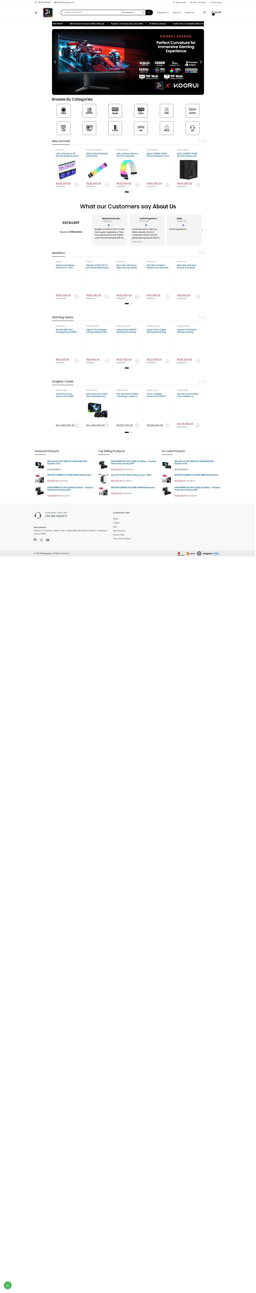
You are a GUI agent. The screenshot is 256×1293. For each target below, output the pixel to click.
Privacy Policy (118, 535)
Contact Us (189, 12)
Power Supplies (152, 150)
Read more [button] (100, 242)
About (115, 519)
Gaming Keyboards (123, 326)
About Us (177, 12)
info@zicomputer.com (65, 2)
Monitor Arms (121, 262)
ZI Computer (45, 553)
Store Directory (119, 531)
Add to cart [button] (76, 185)
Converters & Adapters (94, 150)
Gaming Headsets (92, 326)
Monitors (59, 262)
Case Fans (60, 150)
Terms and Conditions (122, 538)
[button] (55, 62)
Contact (116, 523)
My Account (216, 2)
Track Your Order (199, 2)
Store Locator (181, 2)
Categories (161, 12)
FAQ (115, 527)
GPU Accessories (123, 150)
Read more (76, 297)
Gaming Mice (60, 326)
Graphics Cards (61, 390)
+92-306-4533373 (44, 2)
